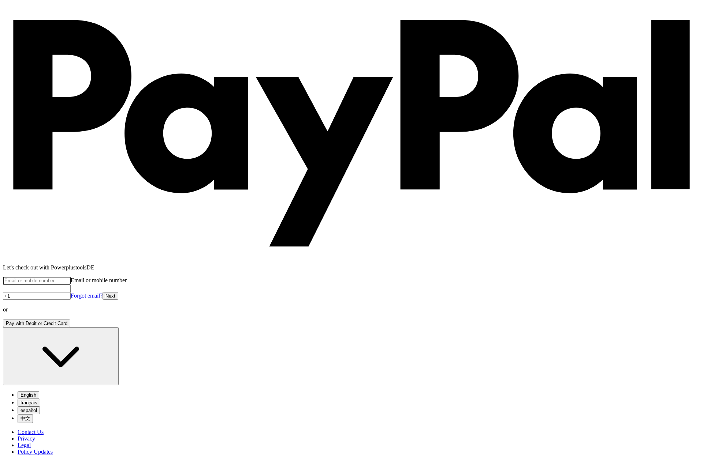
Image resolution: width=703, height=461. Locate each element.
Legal (24, 445)
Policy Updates (35, 452)
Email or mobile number (99, 280)
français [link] (29, 402)
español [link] (29, 410)
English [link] (28, 395)
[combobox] (61, 356)
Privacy (26, 438)
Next (110, 296)
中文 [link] (25, 418)
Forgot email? (87, 295)
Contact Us (31, 432)
